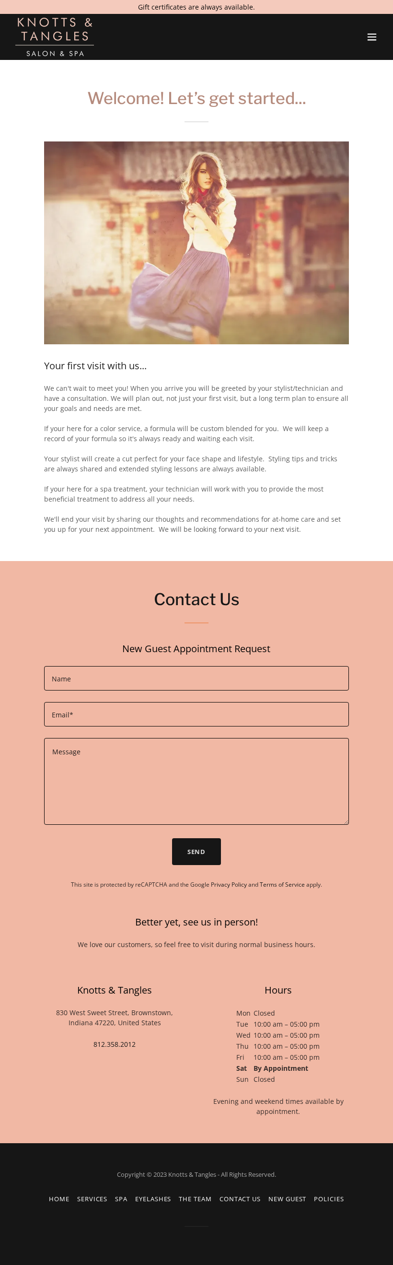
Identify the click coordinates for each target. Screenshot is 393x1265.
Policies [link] (329, 1199)
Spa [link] (121, 1199)
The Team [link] (195, 1199)
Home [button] (59, 1199)
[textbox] (196, 678)
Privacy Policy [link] (229, 884)
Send (196, 851)
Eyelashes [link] (153, 1199)
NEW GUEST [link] (287, 1199)
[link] (54, 37)
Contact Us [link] (240, 1199)
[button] (371, 37)
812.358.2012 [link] (114, 1044)
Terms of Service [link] (282, 884)
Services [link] (92, 1199)
